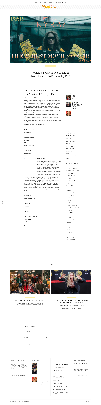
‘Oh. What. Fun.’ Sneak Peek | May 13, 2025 (29, 300)
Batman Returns (64, 364)
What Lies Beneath (70, 232)
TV (67, 224)
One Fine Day (62, 383)
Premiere (55, 386)
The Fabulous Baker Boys (58, 389)
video (61, 392)
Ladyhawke (69, 165)
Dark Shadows (70, 148)
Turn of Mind (69, 222)
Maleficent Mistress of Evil (73, 170)
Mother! (54, 380)
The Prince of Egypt (71, 215)
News (68, 183)
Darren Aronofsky (57, 367)
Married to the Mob (71, 173)
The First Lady (69, 212)
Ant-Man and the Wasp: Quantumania (70, 138)
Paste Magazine (27, 97)
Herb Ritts (55, 373)
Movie (68, 178)
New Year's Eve (56, 383)
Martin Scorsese (56, 379)
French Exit (69, 153)
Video (68, 227)
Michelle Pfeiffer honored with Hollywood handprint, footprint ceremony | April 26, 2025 (77, 104)
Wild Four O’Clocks (71, 239)
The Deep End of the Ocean (72, 207)
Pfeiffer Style (70, 195)
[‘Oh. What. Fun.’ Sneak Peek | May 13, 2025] (68, 97)
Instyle (59, 373)
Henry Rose (69, 160)
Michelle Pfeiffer (71, 175)
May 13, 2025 (74, 98)
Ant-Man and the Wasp (71, 135)
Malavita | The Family (71, 168)
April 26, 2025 (75, 108)
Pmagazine (69, 197)
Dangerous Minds (70, 146)
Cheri (68, 143)
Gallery (60, 370)
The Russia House (70, 217)
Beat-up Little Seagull (71, 141)
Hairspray (68, 158)
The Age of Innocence (71, 205)
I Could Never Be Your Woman (73, 163)
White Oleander (70, 237)
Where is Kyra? (70, 234)
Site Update (69, 202)
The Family (69, 210)
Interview (63, 373)
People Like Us (70, 192)
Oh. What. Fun (69, 185)
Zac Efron (55, 393)
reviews (58, 386)
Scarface (68, 200)
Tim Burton (55, 392)
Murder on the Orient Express (73, 180)
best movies (51, 100)
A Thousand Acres (70, 133)
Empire (62, 367)
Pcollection (69, 190)
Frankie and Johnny (71, 151)
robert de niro (64, 386)
